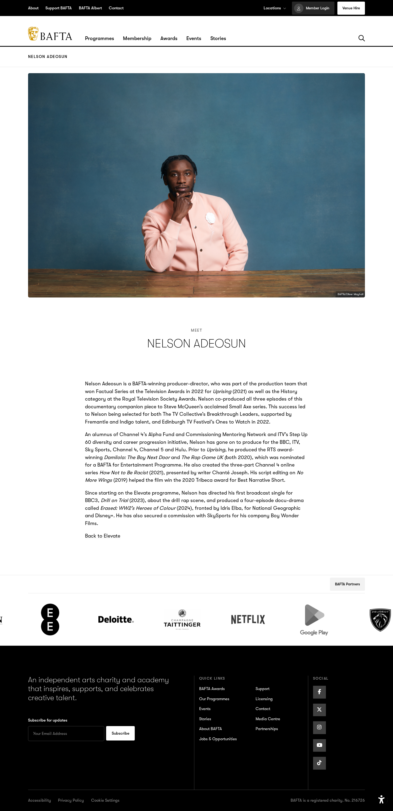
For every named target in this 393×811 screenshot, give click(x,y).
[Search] (362, 38)
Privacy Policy (71, 800)
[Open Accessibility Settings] (381, 799)
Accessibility (39, 800)
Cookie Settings (105, 800)
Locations (272, 8)
